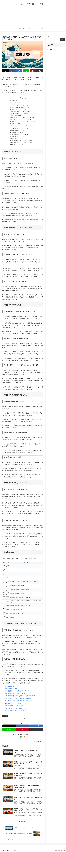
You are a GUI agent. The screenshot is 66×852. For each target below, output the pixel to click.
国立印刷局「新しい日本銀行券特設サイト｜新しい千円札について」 (18, 701)
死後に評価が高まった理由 (17, 130)
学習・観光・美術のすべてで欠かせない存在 (21, 142)
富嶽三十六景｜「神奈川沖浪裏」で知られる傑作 (22, 117)
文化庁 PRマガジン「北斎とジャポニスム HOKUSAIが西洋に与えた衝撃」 (19, 700)
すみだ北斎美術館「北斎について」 (11, 686)
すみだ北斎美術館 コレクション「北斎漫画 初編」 (14, 691)
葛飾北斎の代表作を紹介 (15, 115)
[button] (39, 70)
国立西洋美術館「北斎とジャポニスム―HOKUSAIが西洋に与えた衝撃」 (18, 698)
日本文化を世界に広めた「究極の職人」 (20, 134)
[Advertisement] (33, 17)
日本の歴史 (6, 715)
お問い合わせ (62, 848)
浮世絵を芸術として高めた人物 (18, 109)
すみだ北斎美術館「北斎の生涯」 (11, 688)
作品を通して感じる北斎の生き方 (19, 144)
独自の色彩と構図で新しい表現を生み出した (21, 111)
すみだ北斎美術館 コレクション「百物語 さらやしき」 (15, 693)
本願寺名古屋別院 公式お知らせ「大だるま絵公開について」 (16, 710)
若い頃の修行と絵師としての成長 (19, 126)
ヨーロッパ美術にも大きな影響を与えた (20, 113)
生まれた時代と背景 (15, 102)
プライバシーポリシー (53, 848)
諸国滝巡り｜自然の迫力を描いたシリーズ (21, 119)
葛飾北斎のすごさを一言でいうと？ (18, 132)
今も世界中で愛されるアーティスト (19, 136)
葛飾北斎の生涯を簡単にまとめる (17, 123)
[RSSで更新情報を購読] (24, 737)
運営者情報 (45, 848)
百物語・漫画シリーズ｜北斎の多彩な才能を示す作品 (23, 121)
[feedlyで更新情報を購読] (21, 737)
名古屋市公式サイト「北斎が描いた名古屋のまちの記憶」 (16, 708)
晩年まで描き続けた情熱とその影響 (19, 128)
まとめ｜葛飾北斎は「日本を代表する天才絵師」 (21, 140)
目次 (21, 98)
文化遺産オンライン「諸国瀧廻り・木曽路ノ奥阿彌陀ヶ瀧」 (16, 696)
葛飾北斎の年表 (13, 138)
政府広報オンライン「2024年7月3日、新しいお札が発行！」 (16, 703)
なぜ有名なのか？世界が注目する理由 (20, 105)
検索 (48, 36)
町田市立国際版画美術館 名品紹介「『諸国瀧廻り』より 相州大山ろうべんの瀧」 (20, 695)
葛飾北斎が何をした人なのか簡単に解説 (19, 107)
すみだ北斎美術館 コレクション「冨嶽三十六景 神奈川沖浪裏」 (17, 690)
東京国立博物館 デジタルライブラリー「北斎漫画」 (15, 705)
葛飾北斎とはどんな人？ (15, 100)
